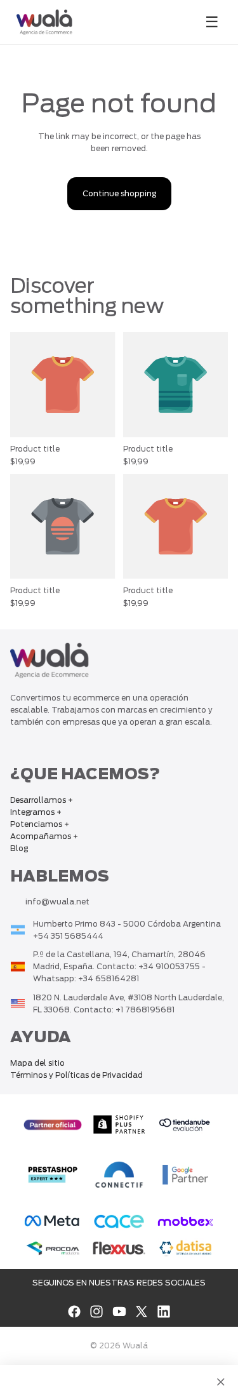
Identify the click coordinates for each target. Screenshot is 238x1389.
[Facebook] (74, 1311)
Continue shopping (119, 193)
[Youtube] (119, 1311)
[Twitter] (141, 1311)
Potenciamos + (39, 824)
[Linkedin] (163, 1311)
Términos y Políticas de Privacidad (76, 1075)
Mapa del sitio (37, 1063)
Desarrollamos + (41, 800)
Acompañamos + (44, 837)
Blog (19, 849)
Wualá (135, 1345)
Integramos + (36, 812)
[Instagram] (96, 1311)
